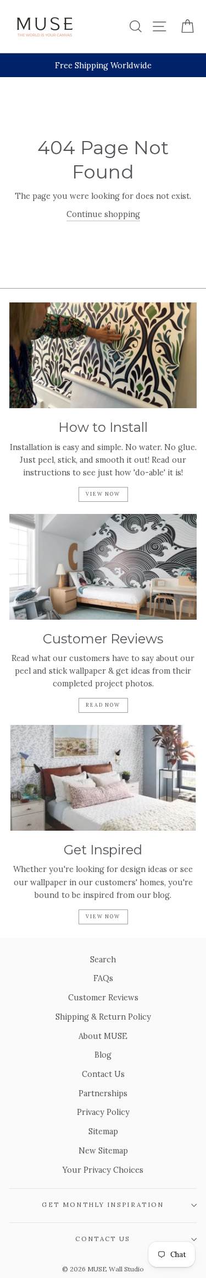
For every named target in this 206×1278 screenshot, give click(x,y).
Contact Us (103, 1074)
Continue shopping (103, 214)
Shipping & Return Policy (103, 1016)
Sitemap (103, 1131)
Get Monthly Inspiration (103, 1204)
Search (103, 959)
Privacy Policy (103, 1112)
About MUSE (103, 1036)
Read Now (103, 705)
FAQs (103, 978)
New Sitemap (103, 1150)
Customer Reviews (103, 997)
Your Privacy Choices (103, 1170)
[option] (103, 65)
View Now (103, 494)
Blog (103, 1054)
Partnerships (103, 1093)
